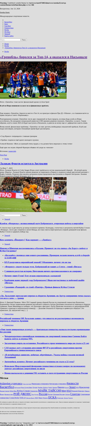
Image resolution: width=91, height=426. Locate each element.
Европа (61, 387)
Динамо (54, 387)
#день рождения (26, 384)
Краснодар (84, 387)
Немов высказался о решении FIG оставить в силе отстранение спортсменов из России (46, 373)
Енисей (67, 387)
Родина (36, 394)
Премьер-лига (8, 394)
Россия (43, 394)
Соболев (67, 394)
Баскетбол (8, 22)
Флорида (45, 398)
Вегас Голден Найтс (26, 387)
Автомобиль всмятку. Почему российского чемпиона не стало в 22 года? (39, 361)
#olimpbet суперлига (11, 383)
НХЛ (69, 390)
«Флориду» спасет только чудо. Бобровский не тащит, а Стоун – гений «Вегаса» (43, 267)
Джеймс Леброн (43, 387)
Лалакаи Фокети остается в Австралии (23, 163)
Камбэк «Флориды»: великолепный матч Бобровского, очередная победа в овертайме (41, 223)
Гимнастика (8, 28)
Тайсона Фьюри (30, 398)
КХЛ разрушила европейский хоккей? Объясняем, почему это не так (37, 262)
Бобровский (17, 387)
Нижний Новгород (78, 391)
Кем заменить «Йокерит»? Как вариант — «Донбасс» (26, 240)
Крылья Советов (4, 391)
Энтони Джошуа (68, 398)
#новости (73, 383)
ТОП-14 (22, 398)
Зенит (72, 387)
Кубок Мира (13, 391)
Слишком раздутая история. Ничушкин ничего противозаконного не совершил (43, 271)
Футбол (7, 32)
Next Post (3, 155)
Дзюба (50, 387)
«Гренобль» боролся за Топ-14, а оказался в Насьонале (43, 57)
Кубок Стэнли (23, 391)
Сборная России (59, 394)
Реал (33, 394)
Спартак (75, 394)
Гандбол (7, 26)
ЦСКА (52, 397)
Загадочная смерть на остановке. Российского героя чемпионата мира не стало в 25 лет (46, 343)
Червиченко (60, 398)
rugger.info (12, 151)
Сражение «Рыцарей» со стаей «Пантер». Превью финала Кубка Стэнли (39, 287)
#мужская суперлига (57, 384)
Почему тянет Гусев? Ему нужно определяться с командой (32, 276)
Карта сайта (8, 36)
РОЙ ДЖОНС (22, 394)
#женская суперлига (40, 384)
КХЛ (77, 387)
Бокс (6, 24)
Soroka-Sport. (5, 12)
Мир (63, 390)
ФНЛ (36, 398)
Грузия (35, 387)
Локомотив (34, 391)
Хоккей (7, 34)
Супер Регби (14, 398)
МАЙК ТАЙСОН (49, 390)
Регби (6, 30)
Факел (41, 398)
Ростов (50, 394)
